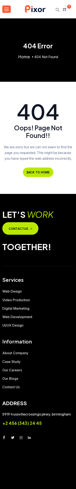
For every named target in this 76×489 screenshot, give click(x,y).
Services (54, 479)
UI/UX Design (12, 325)
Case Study (11, 362)
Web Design (12, 291)
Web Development (17, 317)
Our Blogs (10, 378)
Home (17, 479)
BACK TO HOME (38, 172)
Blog (40, 486)
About (34, 479)
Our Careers (12, 370)
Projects (21, 486)
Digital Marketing (15, 308)
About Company (15, 353)
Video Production (16, 300)
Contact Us (11, 387)
